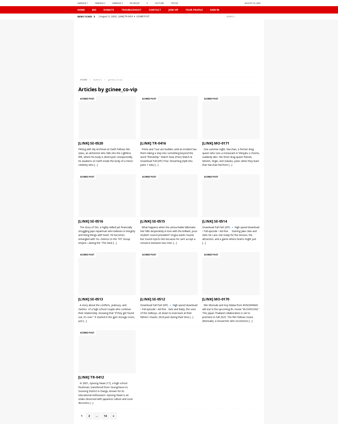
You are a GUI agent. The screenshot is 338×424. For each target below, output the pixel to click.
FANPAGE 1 (82, 3)
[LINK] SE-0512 (152, 299)
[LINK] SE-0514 (214, 221)
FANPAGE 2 (100, 3)
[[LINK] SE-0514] (231, 195)
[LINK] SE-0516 (90, 221)
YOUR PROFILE (194, 9)
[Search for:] (242, 16)
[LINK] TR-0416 (153, 143)
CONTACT (155, 9)
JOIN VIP (173, 9)
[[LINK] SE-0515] (169, 195)
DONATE (109, 9)
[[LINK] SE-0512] (169, 273)
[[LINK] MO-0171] (231, 117)
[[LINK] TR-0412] (107, 351)
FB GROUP (135, 3)
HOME (81, 9)
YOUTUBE (159, 3)
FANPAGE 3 (117, 3)
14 (105, 415)
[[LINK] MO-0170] (231, 273)
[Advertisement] (169, 50)
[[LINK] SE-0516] (107, 195)
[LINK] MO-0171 (215, 143)
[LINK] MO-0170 (215, 299)
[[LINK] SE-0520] (107, 117)
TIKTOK (174, 3)
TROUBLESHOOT (131, 9)
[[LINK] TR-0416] (169, 117)
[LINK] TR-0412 (91, 377)
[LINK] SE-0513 (90, 299)
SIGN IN (214, 9)
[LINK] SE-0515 (152, 221)
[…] (96, 164)
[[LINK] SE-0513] (107, 273)
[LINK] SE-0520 (90, 143)
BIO (94, 9)
